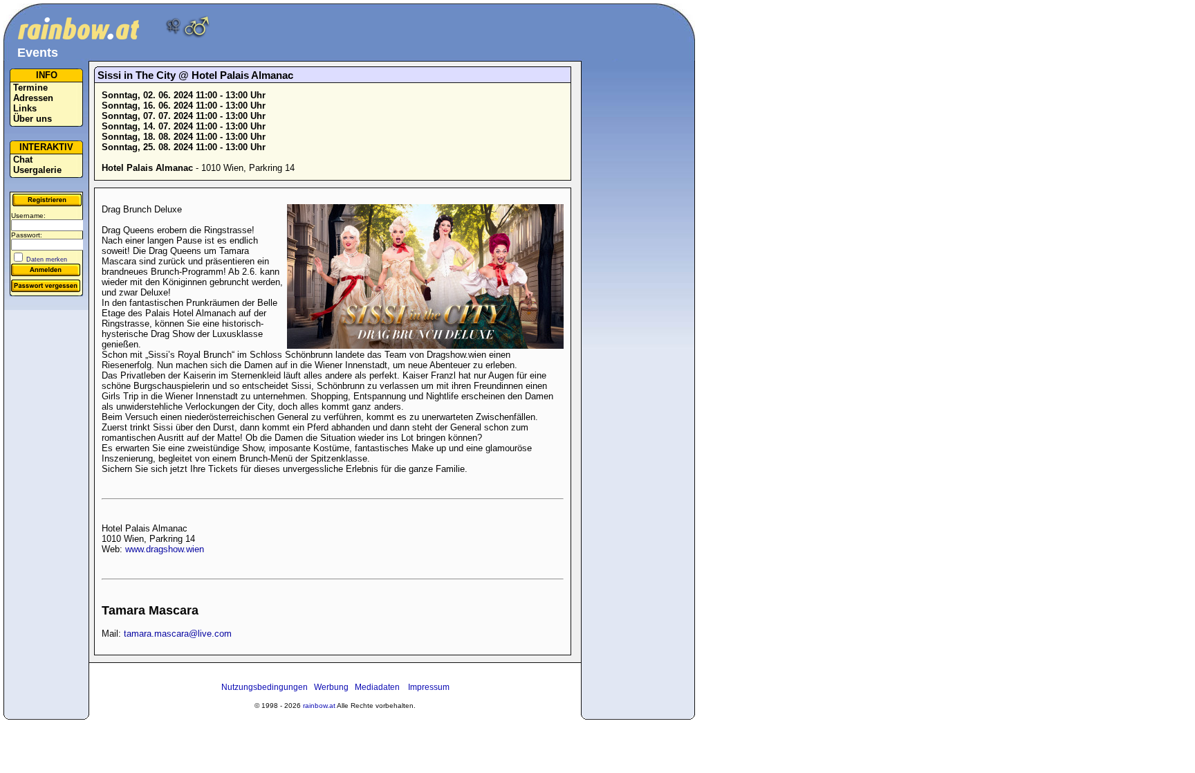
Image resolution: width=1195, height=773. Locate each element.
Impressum (429, 687)
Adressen (33, 98)
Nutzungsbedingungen (264, 687)
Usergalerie (37, 170)
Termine (30, 87)
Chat (23, 159)
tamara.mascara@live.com (178, 633)
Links (25, 108)
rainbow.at (319, 705)
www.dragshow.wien (164, 549)
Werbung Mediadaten (357, 687)
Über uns (32, 118)
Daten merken (46, 259)
